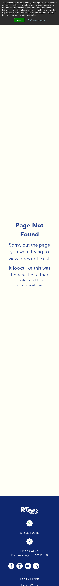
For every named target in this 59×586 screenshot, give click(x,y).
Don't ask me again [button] (36, 20)
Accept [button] (19, 20)
